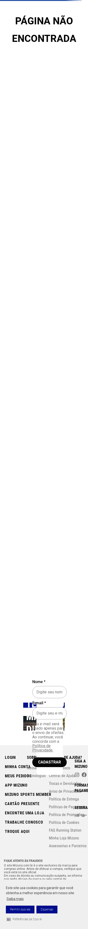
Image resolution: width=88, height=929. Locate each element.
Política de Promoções (66, 814)
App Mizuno (16, 785)
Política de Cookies (64, 822)
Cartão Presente (22, 803)
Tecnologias (36, 775)
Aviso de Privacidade (65, 791)
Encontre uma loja (24, 813)
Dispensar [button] (47, 909)
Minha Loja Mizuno (64, 838)
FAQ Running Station (65, 830)
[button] (24, 919)
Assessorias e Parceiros (68, 846)
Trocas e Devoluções (65, 783)
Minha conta (18, 766)
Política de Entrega (64, 799)
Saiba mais (15, 899)
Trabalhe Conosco (24, 822)
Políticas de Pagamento (68, 807)
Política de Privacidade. (42, 747)
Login (10, 757)
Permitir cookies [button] (20, 909)
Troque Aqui (17, 831)
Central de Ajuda (62, 775)
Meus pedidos (18, 776)
